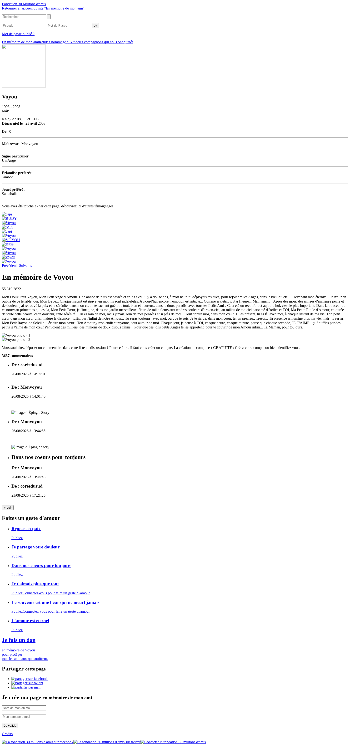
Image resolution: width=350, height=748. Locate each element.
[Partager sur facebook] (29, 679)
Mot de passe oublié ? (18, 34)
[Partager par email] (25, 687)
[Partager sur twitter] (27, 683)
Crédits (7, 734)
